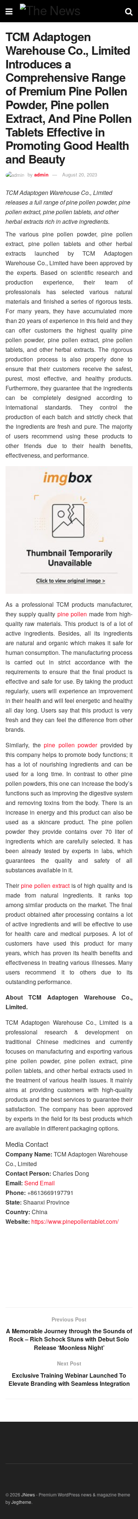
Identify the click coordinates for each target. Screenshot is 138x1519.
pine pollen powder (70, 745)
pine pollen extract (45, 885)
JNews (28, 1494)
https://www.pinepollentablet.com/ (74, 1221)
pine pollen (72, 614)
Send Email (39, 1183)
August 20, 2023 (79, 174)
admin (41, 174)
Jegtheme (21, 1502)
